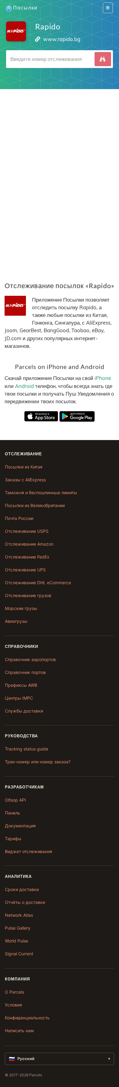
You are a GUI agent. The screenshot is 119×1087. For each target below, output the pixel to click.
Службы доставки (24, 710)
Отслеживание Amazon (29, 544)
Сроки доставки (22, 889)
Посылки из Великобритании (35, 505)
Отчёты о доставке (25, 902)
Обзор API (15, 800)
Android (24, 386)
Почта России (19, 518)
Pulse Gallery (18, 928)
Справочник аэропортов (30, 659)
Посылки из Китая (23, 466)
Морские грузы (21, 608)
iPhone (103, 378)
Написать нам (19, 1030)
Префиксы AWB (21, 685)
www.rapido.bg (61, 39)
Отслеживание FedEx (27, 556)
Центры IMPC (19, 698)
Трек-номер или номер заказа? (37, 761)
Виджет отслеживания (28, 851)
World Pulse (16, 940)
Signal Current (19, 953)
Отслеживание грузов (28, 595)
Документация (20, 825)
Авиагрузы (16, 621)
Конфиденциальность (27, 1017)
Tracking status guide (26, 748)
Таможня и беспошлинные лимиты (41, 492)
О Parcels (14, 992)
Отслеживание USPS (27, 531)
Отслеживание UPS (25, 569)
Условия (13, 1004)
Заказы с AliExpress (25, 479)
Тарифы (13, 838)
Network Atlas (19, 915)
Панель (12, 812)
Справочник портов (25, 672)
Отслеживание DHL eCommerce (38, 582)
